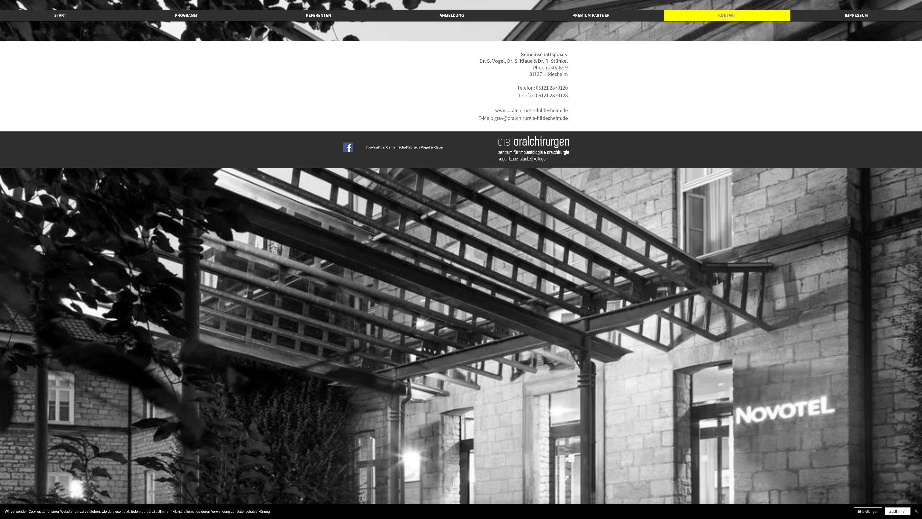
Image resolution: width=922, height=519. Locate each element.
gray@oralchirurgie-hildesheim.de (531, 118)
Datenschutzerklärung (253, 511)
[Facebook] (348, 147)
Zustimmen (897, 511)
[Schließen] (916, 511)
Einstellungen (868, 511)
